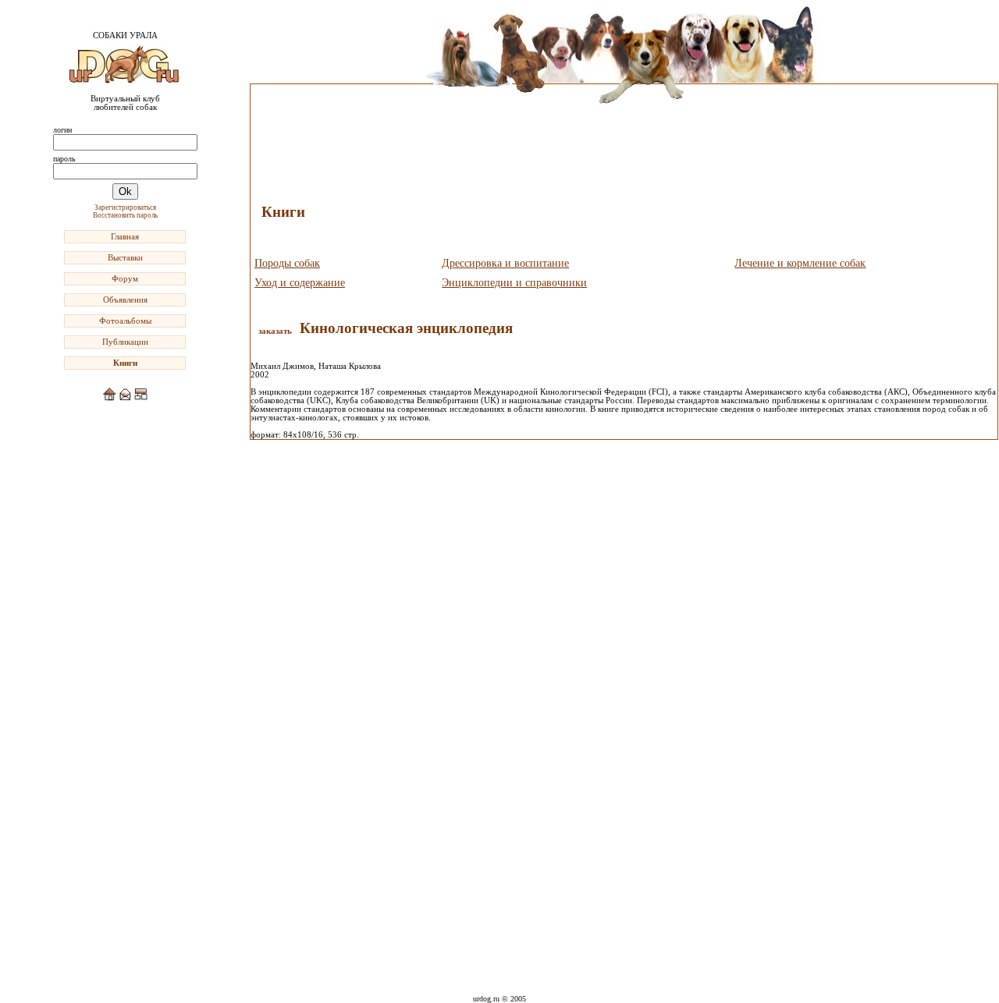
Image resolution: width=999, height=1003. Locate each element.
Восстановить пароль (125, 215)
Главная (125, 236)
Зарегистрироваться (125, 207)
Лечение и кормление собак (800, 263)
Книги (125, 363)
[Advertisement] (125, 645)
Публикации (125, 342)
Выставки (125, 257)
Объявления (125, 300)
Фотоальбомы (125, 321)
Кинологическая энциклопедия (406, 328)
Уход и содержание (299, 283)
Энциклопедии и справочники (514, 283)
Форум (125, 279)
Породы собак (287, 263)
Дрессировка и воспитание (505, 263)
